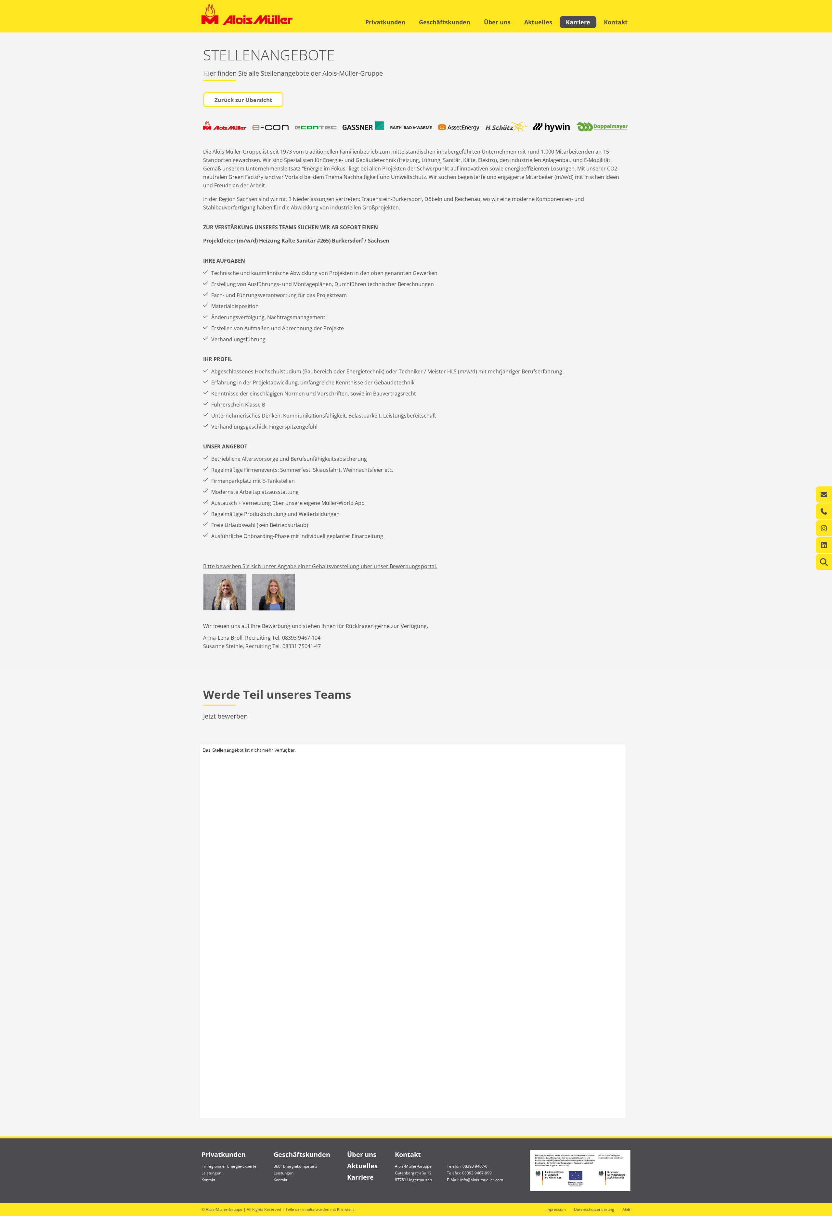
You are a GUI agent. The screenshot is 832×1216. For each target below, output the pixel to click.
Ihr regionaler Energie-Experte (229, 1166)
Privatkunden (385, 22)
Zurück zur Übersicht (243, 100)
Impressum (555, 1209)
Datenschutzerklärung (594, 1209)
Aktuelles (538, 22)
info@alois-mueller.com (481, 1180)
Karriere (578, 22)
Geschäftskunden (444, 22)
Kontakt (616, 22)
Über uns (497, 22)
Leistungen (211, 1173)
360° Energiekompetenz (295, 1166)
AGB (626, 1209)
